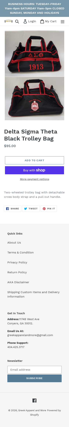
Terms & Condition (20, 252)
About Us (14, 242)
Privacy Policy (17, 262)
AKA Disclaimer (18, 282)
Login (32, 21)
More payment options (34, 179)
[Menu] (63, 21)
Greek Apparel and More (32, 410)
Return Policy (17, 272)
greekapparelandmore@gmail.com (30, 335)
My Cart (50, 21)
